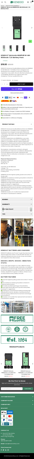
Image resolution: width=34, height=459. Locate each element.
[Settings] (28, 2)
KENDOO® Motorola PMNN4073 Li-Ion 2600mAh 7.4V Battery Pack (8, 372)
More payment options (17, 93)
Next (32, 28)
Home (2, 5)
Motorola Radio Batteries (12, 5)
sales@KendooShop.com (12, 443)
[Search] (5, 2)
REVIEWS (5, 199)
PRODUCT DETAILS (8, 124)
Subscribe (28, 389)
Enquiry (16, 80)
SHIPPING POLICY (7, 209)
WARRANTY (6, 204)
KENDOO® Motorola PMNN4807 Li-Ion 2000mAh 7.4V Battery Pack (25, 372)
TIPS (3, 214)
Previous (2, 28)
